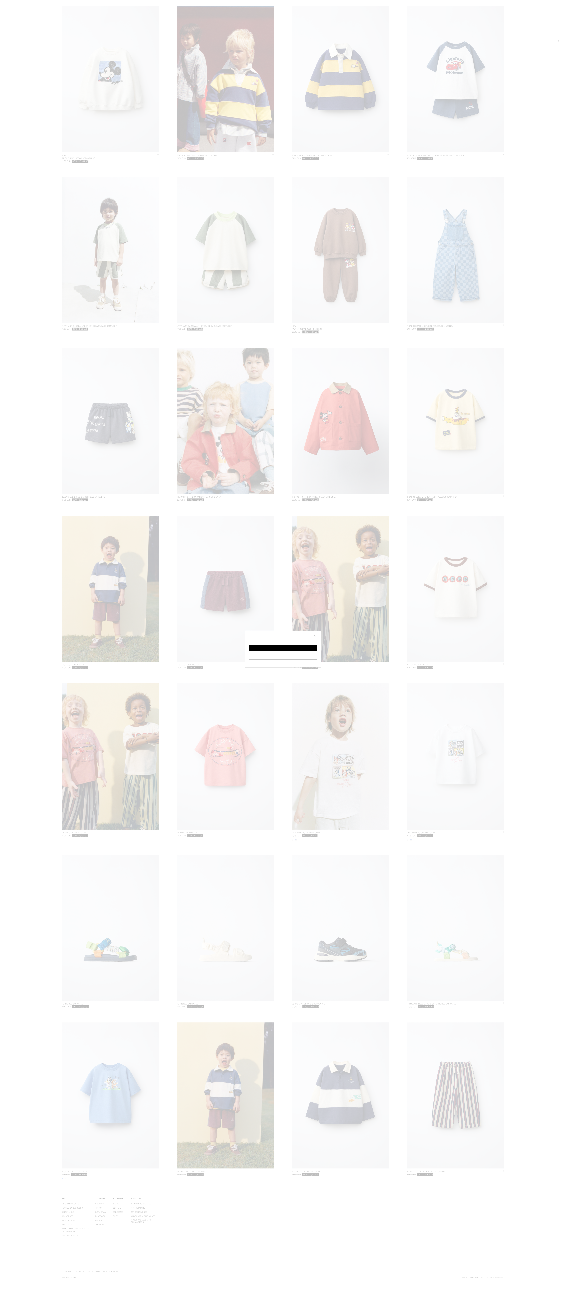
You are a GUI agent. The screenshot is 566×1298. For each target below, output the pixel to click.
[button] (283, 648)
